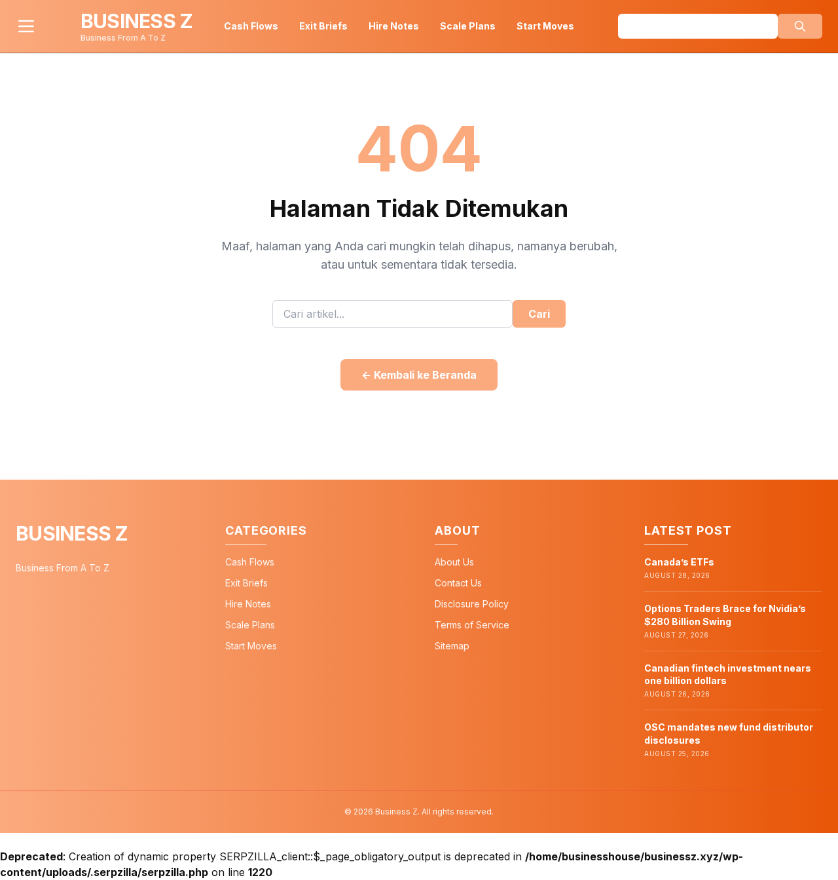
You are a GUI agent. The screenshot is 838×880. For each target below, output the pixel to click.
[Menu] (26, 26)
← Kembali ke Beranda (419, 374)
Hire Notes (394, 25)
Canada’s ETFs (679, 561)
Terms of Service (472, 624)
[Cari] (800, 26)
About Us (454, 561)
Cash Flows (251, 25)
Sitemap (452, 645)
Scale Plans (468, 25)
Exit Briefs (323, 25)
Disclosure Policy (472, 603)
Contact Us (458, 582)
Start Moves (545, 25)
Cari (539, 313)
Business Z (72, 533)
